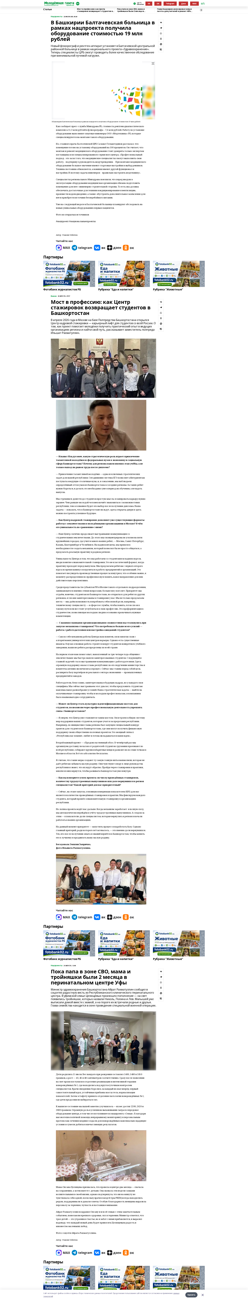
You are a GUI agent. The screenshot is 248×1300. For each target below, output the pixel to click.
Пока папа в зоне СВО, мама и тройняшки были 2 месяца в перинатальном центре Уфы (131, 10)
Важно (54, 296)
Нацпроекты (57, 16)
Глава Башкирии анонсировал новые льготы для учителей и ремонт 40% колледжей (174, 10)
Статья (47, 9)
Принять (191, 1295)
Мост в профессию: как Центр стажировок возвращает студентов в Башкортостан (95, 10)
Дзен (183, 3)
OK (158, 3)
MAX (194, 3)
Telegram (170, 3)
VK (149, 3)
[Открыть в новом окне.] (63, 248)
